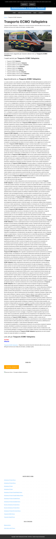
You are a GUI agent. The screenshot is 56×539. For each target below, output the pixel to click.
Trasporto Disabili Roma (9, 517)
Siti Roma (30, 536)
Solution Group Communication (39, 536)
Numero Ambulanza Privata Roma (11, 507)
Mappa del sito (7, 525)
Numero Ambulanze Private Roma (11, 504)
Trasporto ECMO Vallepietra (11, 345)
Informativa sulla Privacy (9, 528)
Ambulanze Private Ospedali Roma (12, 498)
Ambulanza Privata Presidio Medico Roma (13, 495)
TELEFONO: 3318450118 (11, 367)
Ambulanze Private (8, 486)
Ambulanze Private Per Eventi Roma (12, 511)
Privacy (32, 4)
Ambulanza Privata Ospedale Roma (12, 501)
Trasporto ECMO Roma (9, 514)
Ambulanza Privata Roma (10, 483)
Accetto (24, 4)
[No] (54, 3)
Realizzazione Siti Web (23, 536)
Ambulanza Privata (8, 489)
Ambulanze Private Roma (10, 480)
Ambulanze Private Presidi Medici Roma (13, 492)
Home (5, 17)
